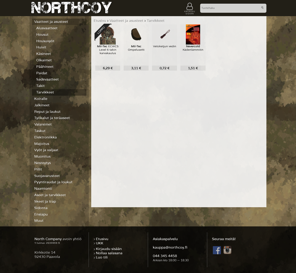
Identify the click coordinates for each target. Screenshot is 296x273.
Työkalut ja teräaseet (52, 118)
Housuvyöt (45, 41)
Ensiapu (41, 214)
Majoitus (41, 144)
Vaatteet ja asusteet (51, 22)
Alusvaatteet (47, 28)
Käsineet (43, 54)
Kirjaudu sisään (109, 249)
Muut (38, 221)
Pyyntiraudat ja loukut (53, 182)
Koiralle (40, 99)
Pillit (38, 169)
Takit (40, 86)
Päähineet (45, 67)
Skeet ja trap (45, 201)
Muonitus (42, 156)
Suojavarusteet (47, 176)
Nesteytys (42, 163)
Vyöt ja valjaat (46, 150)
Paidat (41, 73)
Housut (42, 34)
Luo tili (102, 257)
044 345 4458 (165, 256)
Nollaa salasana (109, 253)
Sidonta (41, 208)
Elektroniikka (45, 137)
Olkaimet (44, 60)
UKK (99, 243)
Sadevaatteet (47, 79)
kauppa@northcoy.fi (170, 247)
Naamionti (43, 188)
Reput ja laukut (47, 112)
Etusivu (102, 239)
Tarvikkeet (45, 92)
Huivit (41, 47)
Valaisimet (43, 124)
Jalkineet (42, 105)
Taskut (40, 131)
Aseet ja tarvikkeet (50, 195)
